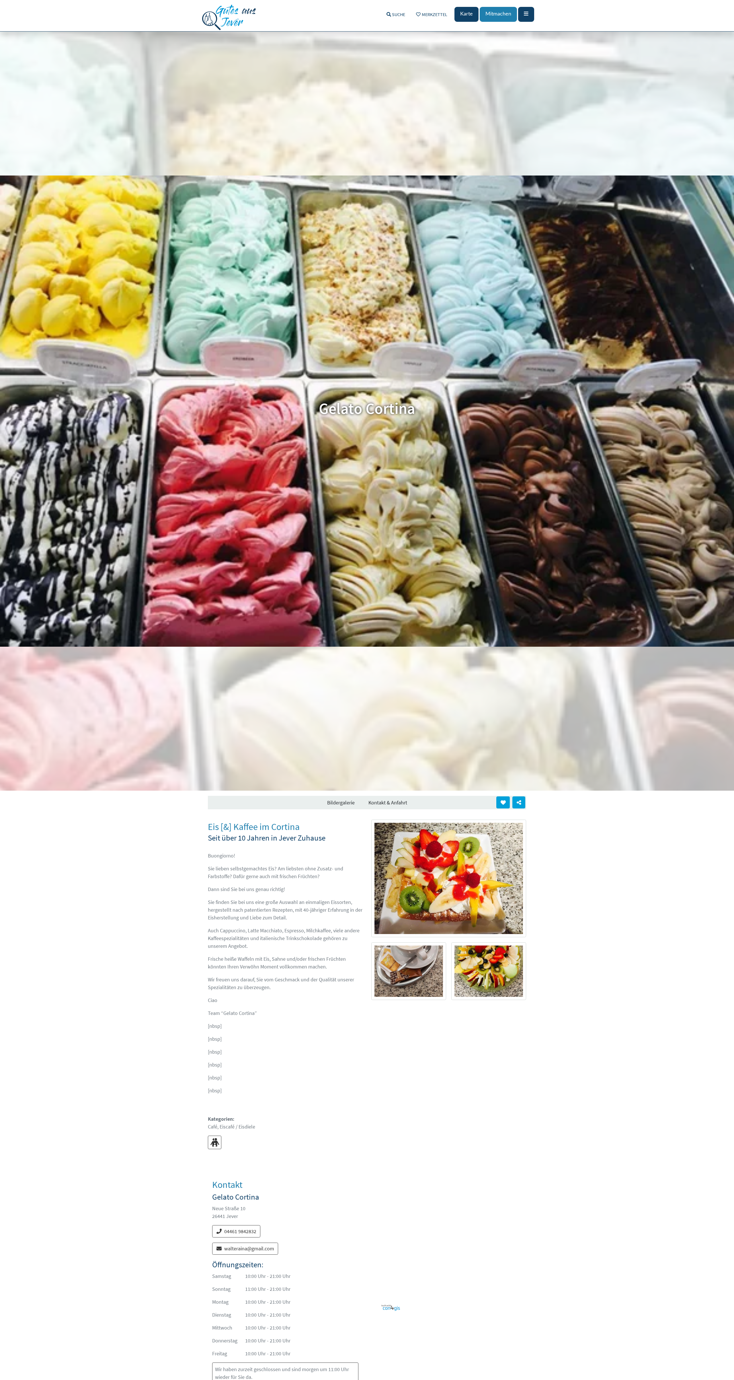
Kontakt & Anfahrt (387, 802)
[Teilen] (518, 802)
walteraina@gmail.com (249, 1248)
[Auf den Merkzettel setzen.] (503, 802)
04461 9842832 (240, 1231)
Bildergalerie (341, 802)
